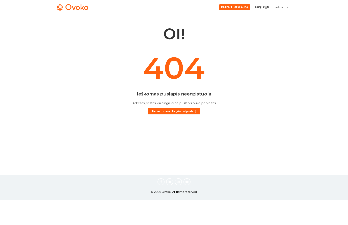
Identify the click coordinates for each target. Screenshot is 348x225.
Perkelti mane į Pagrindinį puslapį (174, 111)
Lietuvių (280, 7)
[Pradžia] (72, 9)
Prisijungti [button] (262, 7)
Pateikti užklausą (234, 7)
